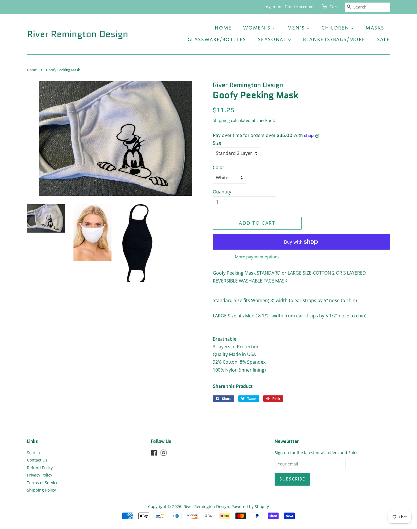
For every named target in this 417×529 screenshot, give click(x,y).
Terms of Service (42, 482)
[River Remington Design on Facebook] (154, 453)
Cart (333, 7)
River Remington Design (77, 34)
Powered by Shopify (250, 506)
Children (335, 28)
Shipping (221, 120)
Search (33, 452)
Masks (375, 28)
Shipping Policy (41, 490)
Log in (269, 7)
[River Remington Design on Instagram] (163, 453)
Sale (383, 40)
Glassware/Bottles (217, 40)
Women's (257, 28)
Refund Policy (40, 467)
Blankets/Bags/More (334, 40)
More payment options (257, 257)
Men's (297, 28)
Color (218, 167)
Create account (299, 7)
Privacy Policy (39, 475)
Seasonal (273, 40)
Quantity (222, 192)
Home (223, 28)
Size (217, 143)
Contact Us (37, 460)
